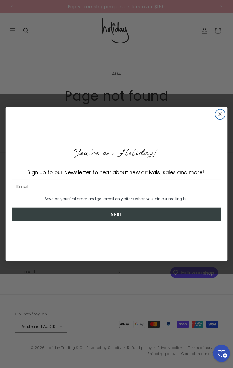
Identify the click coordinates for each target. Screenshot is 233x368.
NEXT (116, 214)
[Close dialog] (220, 114)
